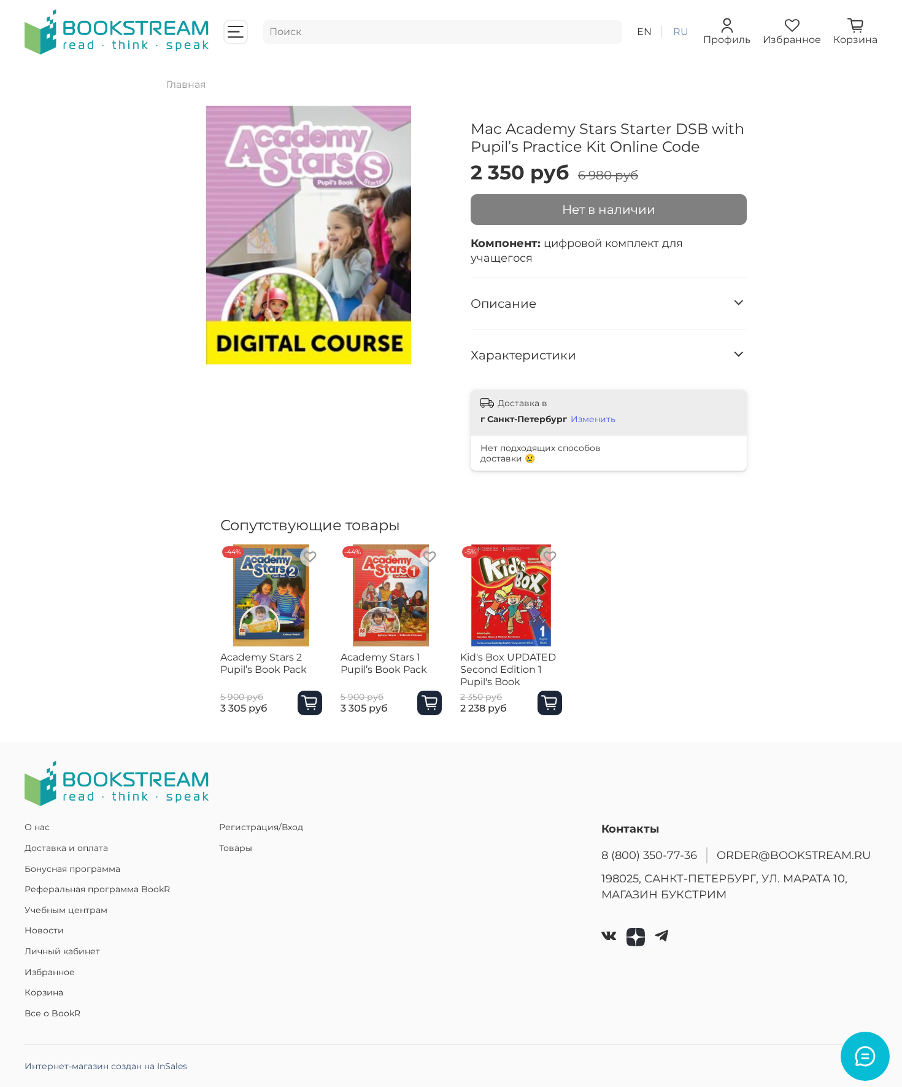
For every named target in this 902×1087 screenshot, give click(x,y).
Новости (44, 930)
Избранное (50, 972)
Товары (235, 848)
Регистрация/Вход (261, 827)
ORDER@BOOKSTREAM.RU (794, 855)
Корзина (44, 992)
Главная (186, 84)
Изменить (593, 419)
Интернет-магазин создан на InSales (106, 1066)
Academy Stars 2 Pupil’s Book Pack (263, 663)
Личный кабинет (62, 951)
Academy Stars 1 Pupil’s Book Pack (384, 663)
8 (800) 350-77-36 (649, 855)
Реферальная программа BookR (97, 889)
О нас (37, 827)
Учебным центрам (66, 910)
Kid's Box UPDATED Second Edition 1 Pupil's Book (508, 669)
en (644, 31)
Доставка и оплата (66, 848)
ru (680, 31)
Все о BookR (52, 1013)
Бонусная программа (72, 868)
